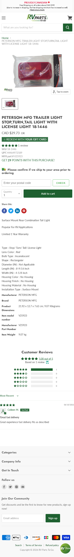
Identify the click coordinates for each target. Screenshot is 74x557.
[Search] (67, 27)
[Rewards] (65, 548)
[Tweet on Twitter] (10, 210)
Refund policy (52, 545)
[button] (10, 145)
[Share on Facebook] (4, 210)
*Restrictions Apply (37, 10)
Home (5, 38)
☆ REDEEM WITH (24, 139)
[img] (7, 405)
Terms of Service (33, 545)
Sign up (52, 518)
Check (61, 183)
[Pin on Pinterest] (24, 210)
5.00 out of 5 (46, 358)
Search (18, 545)
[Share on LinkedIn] (17, 210)
